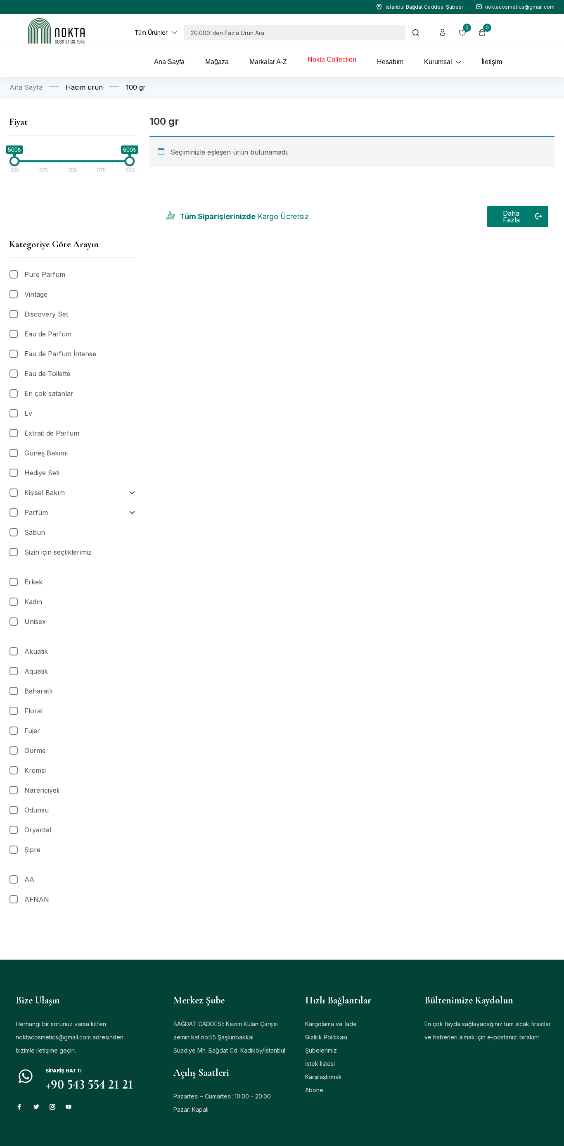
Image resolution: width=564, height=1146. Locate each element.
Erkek (33, 582)
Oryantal (37, 830)
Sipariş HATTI (63, 1070)
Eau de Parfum (47, 334)
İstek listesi (320, 1063)
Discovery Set (46, 314)
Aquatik (36, 671)
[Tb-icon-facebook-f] (20, 1107)
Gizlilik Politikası (326, 1037)
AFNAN (36, 899)
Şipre (32, 850)
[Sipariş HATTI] (25, 1076)
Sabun (34, 532)
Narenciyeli (41, 790)
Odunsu (36, 810)
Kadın (33, 602)
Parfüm (36, 512)
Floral (33, 711)
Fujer (32, 731)
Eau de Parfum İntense (60, 354)
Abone (314, 1090)
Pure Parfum (44, 274)
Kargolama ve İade (331, 1023)
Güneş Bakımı (46, 453)
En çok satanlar (48, 393)
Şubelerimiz (321, 1050)
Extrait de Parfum (51, 433)
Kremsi (35, 770)
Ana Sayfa (26, 87)
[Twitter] (36, 1107)
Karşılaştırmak (323, 1076)
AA (29, 879)
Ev (28, 413)
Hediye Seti (41, 473)
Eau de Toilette (47, 373)
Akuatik (36, 651)
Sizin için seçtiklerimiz (58, 552)
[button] (156, 32)
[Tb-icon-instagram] (52, 1107)
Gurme (35, 750)
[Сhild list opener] (132, 492)
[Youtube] (68, 1107)
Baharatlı (38, 691)
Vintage (35, 294)
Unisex (35, 621)
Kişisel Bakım (44, 492)
